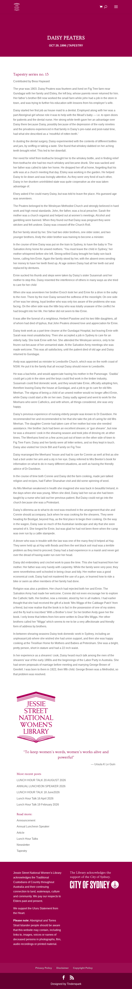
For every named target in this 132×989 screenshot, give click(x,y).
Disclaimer (62, 968)
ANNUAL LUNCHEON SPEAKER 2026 (41, 786)
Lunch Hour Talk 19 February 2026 (38, 804)
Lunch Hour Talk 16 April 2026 (35, 798)
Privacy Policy (43, 968)
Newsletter (23, 844)
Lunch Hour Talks (27, 838)
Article (20, 832)
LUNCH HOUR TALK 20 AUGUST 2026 (41, 780)
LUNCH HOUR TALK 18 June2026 (38, 792)
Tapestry (75, 45)
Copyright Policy (83, 968)
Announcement (26, 820)
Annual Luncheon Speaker (33, 826)
